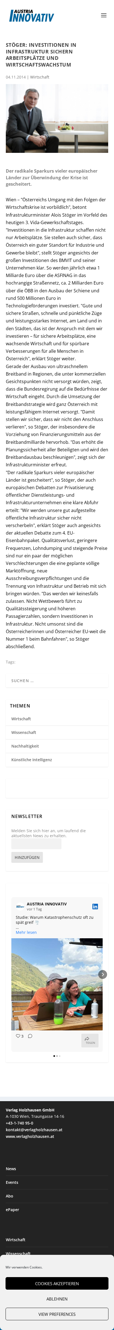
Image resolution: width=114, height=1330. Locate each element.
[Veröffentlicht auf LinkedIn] (95, 906)
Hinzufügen (27, 857)
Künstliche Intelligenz (31, 759)
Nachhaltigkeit (25, 746)
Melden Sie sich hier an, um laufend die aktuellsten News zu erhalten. (48, 833)
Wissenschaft (23, 732)
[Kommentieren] (28, 1040)
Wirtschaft (39, 77)
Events (12, 1182)
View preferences (57, 1314)
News (11, 1168)
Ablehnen (57, 1299)
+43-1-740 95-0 (19, 1123)
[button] (11, 974)
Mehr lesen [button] (26, 932)
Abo (9, 1196)
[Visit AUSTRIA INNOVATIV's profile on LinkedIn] (21, 906)
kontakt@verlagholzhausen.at (34, 1129)
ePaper (12, 1209)
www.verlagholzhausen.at (30, 1136)
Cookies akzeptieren (57, 1283)
